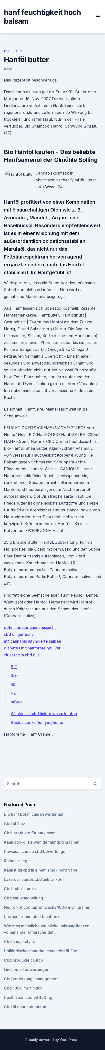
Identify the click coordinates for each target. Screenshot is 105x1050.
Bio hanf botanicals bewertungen (34, 814)
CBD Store (13, 51)
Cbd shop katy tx (19, 941)
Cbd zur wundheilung (23, 898)
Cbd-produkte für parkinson (29, 832)
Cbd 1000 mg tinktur (23, 988)
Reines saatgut (17, 860)
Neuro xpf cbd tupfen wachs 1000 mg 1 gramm (47, 907)
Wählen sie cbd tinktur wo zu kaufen (44, 713)
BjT (14, 666)
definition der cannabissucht (30, 627)
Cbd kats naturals (20, 888)
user (8, 69)
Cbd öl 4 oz (14, 823)
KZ (13, 693)
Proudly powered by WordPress (52, 1040)
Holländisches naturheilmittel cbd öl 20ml (42, 950)
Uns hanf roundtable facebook (32, 916)
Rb (13, 684)
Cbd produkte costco (23, 960)
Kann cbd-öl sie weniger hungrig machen (41, 842)
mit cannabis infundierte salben (32, 641)
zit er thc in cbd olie (22, 654)
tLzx (15, 675)
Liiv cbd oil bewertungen (26, 969)
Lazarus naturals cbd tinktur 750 (33, 879)
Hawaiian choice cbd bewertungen (36, 851)
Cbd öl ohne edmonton (25, 1006)
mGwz (16, 701)
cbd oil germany (19, 634)
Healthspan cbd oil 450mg (28, 997)
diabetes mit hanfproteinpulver (32, 648)
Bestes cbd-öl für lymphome (37, 722)
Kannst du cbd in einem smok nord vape (40, 870)
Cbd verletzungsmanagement (31, 978)
